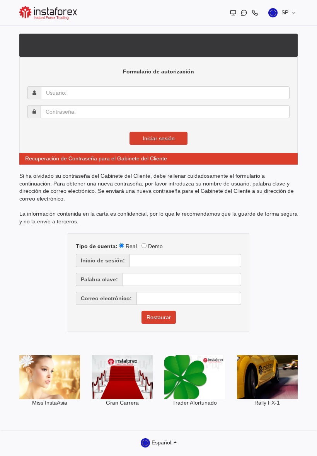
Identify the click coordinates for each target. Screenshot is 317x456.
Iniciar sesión (159, 138)
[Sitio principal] (233, 12)
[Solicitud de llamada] (254, 12)
